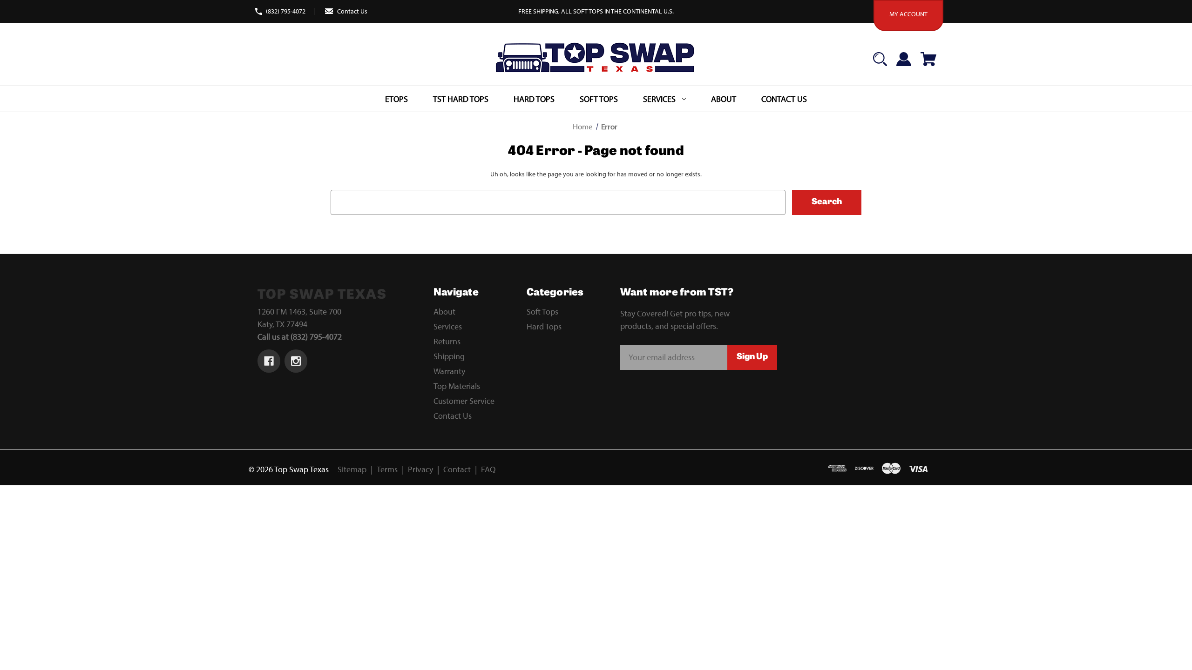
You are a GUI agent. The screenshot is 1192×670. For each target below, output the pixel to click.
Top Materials (456, 386)
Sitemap (352, 469)
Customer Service (463, 400)
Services (447, 326)
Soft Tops (599, 99)
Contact (457, 469)
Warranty (449, 371)
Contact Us (352, 11)
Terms (387, 469)
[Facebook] (269, 361)
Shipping (449, 356)
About (444, 311)
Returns (447, 341)
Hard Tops (534, 99)
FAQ (488, 469)
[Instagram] (296, 361)
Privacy (420, 469)
